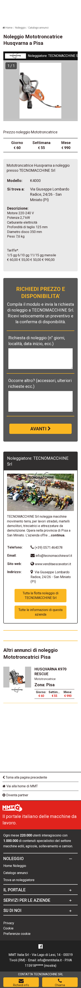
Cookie (8, 928)
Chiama (60, 985)
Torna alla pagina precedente (26, 777)
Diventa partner (16, 795)
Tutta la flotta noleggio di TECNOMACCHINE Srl (40, 595)
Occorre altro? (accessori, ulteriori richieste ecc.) (40, 383)
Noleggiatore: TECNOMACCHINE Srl (54, 56)
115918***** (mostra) (40, 966)
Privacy (8, 923)
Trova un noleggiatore (18, 880)
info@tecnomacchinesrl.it (54, 556)
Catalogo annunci (15, 873)
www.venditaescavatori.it (52, 564)
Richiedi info (21, 985)
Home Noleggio (14, 866)
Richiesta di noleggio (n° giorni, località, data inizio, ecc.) (36, 340)
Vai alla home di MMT (22, 786)
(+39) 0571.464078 (48, 548)
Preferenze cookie (17, 934)
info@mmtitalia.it (49, 960)
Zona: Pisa (44, 684)
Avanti (39, 428)
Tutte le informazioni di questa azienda (40, 612)
